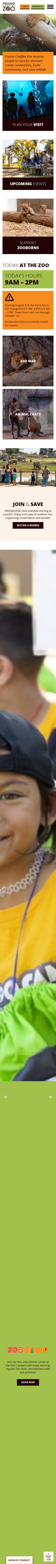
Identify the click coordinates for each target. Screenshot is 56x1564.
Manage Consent (19, 1560)
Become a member (28, 525)
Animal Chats (28, 414)
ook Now (28, 1381)
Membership (37, 6)
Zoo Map (28, 361)
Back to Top (48, 1558)
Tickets (24, 6)
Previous (5, 1097)
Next (50, 1097)
